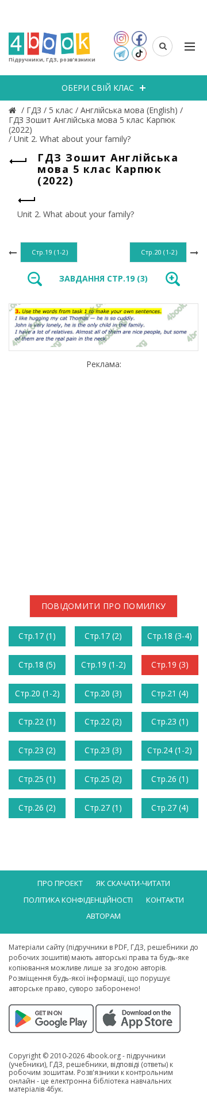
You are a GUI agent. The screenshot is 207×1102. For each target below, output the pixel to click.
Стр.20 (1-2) (37, 693)
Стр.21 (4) (170, 693)
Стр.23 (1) (170, 721)
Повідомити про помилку (103, 605)
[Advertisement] (103, 472)
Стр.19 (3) (170, 664)
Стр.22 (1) (37, 721)
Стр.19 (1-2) (103, 664)
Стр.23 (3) (103, 750)
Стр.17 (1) (37, 635)
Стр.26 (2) (37, 807)
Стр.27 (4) (170, 807)
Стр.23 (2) (37, 750)
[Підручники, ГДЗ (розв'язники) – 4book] (14, 110)
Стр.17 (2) (103, 635)
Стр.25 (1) (37, 778)
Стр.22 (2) (103, 721)
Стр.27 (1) (103, 807)
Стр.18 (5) (37, 664)
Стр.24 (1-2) (169, 750)
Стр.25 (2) (103, 778)
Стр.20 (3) (103, 693)
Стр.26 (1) (170, 778)
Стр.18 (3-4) (169, 635)
